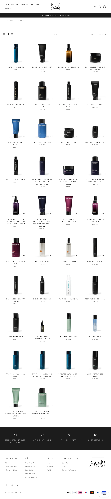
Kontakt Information (32, 477)
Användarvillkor (30, 466)
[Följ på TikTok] (17, 485)
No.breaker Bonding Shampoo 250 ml (95, 181)
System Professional (69, 470)
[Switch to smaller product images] (8, 34)
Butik (12, 20)
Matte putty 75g (68, 142)
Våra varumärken (11, 470)
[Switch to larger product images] (4, 34)
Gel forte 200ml (95, 104)
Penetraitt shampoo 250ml (16, 262)
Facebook (50, 466)
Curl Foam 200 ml (16, 67)
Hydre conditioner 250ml (16, 143)
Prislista (35, 5)
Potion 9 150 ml (42, 261)
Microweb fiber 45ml (95, 142)
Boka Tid (25, 5)
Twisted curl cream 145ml (15, 375)
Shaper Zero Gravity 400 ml (15, 300)
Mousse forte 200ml (15, 180)
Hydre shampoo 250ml (42, 142)
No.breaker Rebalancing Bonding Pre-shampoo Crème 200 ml (42, 223)
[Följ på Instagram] (12, 485)
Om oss (8, 8)
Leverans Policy (30, 474)
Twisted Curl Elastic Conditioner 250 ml (42, 375)
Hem (7, 5)
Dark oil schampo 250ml (42, 106)
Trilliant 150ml (95, 336)
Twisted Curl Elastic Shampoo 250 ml (69, 375)
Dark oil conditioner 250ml (42, 68)
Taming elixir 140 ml (68, 299)
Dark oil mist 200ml (16, 104)
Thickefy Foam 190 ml (69, 336)
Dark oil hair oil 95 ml (68, 67)
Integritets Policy (31, 463)
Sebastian (20, 20)
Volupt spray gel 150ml (95, 375)
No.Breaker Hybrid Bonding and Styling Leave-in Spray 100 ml (16, 222)
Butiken (14, 5)
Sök (6, 463)
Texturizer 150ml (16, 336)
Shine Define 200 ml (42, 299)
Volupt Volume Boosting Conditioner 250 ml (15, 414)
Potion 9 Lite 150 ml (69, 261)
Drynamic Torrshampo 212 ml (68, 106)
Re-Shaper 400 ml (95, 261)
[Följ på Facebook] (6, 485)
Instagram (50, 463)
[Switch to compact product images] (12, 34)
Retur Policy (29, 470)
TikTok (49, 470)
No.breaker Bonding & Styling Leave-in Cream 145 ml (42, 182)
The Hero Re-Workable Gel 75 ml (42, 337)
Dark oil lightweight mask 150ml (95, 68)
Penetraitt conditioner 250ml (69, 220)
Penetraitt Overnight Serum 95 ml (95, 220)
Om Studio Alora (10, 466)
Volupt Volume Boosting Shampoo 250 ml (42, 414)
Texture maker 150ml (95, 299)
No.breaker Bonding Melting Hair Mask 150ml (68, 182)
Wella (64, 466)
